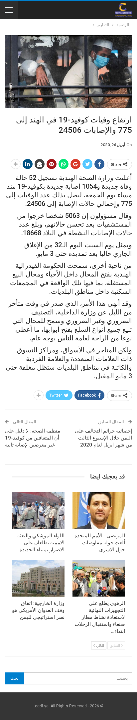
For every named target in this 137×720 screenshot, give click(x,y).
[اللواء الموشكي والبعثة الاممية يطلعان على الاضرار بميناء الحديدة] (38, 510)
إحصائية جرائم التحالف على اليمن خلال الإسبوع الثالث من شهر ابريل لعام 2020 (103, 438)
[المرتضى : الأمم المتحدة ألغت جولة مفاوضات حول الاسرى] (98, 510)
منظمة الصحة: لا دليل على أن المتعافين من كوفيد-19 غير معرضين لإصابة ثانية (32, 438)
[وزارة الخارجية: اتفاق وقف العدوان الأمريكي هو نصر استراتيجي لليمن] (38, 578)
